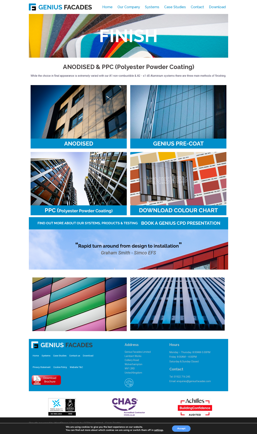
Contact (197, 7)
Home (107, 7)
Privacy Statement (42, 367)
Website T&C (76, 367)
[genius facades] (60, 6)
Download (217, 7)
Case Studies (175, 7)
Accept (181, 428)
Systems (152, 7)
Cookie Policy (60, 367)
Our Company (128, 7)
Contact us (74, 355)
